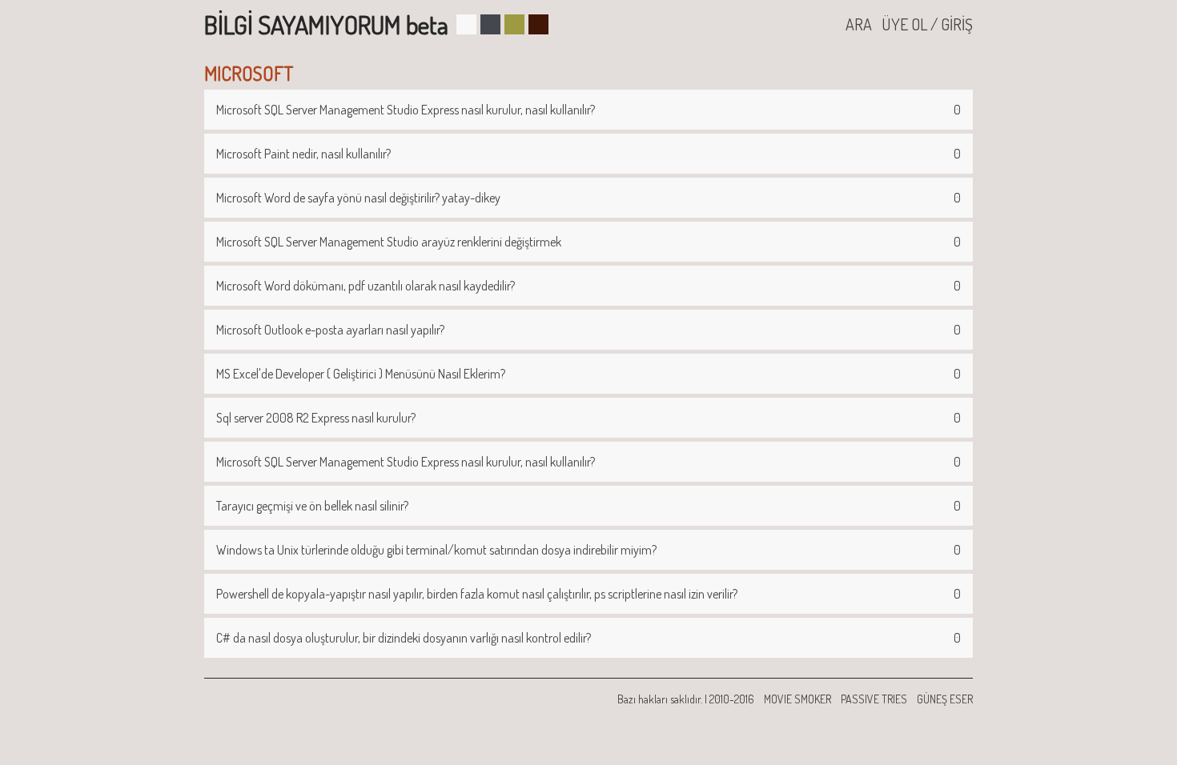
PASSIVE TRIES (874, 699)
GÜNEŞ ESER (945, 699)
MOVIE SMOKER (797, 699)
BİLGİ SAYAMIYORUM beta (326, 24)
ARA (859, 24)
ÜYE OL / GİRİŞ (927, 24)
